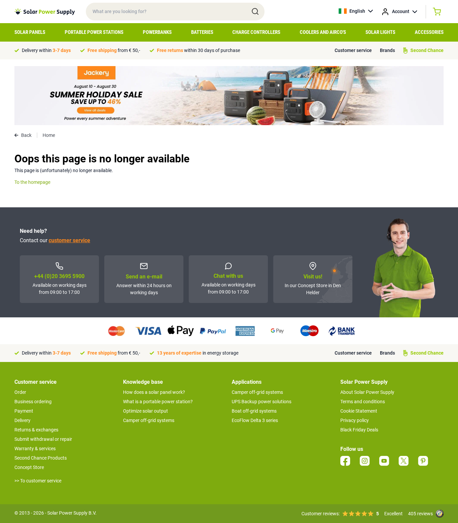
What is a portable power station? (158, 401)
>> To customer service (37, 480)
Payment (23, 411)
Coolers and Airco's (323, 32)
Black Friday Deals (359, 429)
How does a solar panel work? (154, 392)
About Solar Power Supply (367, 392)
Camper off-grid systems (148, 420)
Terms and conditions (362, 401)
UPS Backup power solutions (261, 401)
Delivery (22, 420)
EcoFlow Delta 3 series (255, 420)
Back (26, 135)
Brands (387, 50)
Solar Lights (380, 32)
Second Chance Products (40, 458)
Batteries (202, 32)
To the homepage (32, 182)
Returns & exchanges (36, 429)
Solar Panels (29, 32)
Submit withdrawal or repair (43, 439)
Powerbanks (157, 32)
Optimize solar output (145, 411)
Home (49, 135)
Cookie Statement (358, 411)
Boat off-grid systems (254, 411)
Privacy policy (354, 420)
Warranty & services (35, 448)
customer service (69, 240)
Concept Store (29, 467)
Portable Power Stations (94, 32)
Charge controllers (256, 32)
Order (20, 392)
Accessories (429, 32)
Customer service (353, 50)
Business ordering (33, 401)
